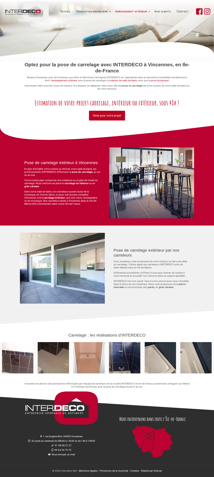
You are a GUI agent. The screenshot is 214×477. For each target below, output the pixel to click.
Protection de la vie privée (114, 470)
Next (209, 357)
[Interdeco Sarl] (27, 11)
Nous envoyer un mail (63, 454)
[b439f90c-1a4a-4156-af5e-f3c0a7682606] (124, 357)
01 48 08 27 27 (63, 445)
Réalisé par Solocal (151, 470)
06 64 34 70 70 (62, 449)
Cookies (134, 470)
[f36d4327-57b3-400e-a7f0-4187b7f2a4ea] (196, 357)
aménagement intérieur (64, 80)
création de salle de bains (123, 80)
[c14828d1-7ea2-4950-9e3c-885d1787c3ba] (160, 357)
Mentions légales (88, 470)
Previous (4, 357)
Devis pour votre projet (107, 115)
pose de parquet (160, 80)
